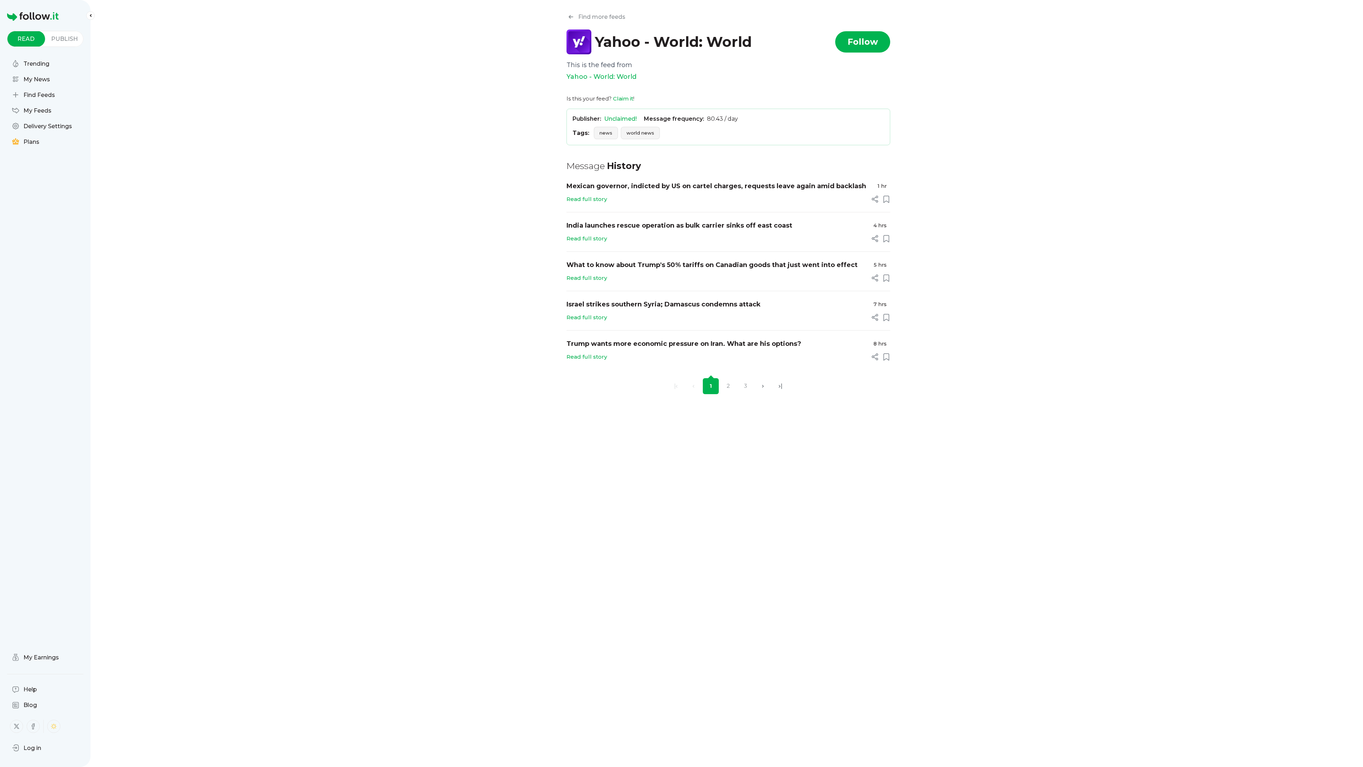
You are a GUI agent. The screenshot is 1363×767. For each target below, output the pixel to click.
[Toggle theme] (54, 726)
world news (640, 133)
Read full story (586, 199)
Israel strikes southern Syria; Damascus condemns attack (663, 304)
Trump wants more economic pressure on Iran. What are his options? (683, 344)
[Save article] (886, 199)
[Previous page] (693, 386)
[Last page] (780, 386)
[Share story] (875, 199)
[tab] (26, 39)
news (606, 133)
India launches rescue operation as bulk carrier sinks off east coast (679, 225)
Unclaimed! (620, 118)
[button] (26, 748)
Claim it (623, 98)
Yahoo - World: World (601, 77)
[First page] (676, 386)
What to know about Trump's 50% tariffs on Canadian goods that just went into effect (712, 265)
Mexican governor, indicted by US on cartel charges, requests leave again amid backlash (716, 186)
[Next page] (763, 386)
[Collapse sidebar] (90, 15)
